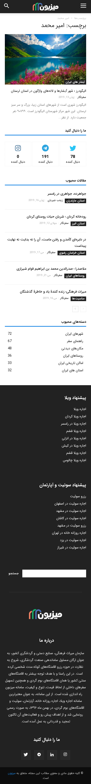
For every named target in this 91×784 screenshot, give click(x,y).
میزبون (12, 773)
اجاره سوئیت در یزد (73, 540)
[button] (7, 6)
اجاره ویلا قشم (76, 453)
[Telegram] (39, 755)
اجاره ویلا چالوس (74, 460)
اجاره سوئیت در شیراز (71, 547)
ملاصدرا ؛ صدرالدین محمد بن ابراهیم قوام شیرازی (51, 268)
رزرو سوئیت (78, 496)
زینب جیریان (55, 200)
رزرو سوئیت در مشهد (71, 525)
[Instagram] (65, 755)
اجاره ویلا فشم (76, 431)
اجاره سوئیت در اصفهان (70, 503)
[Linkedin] (52, 755)
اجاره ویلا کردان (75, 416)
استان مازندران (75, 201)
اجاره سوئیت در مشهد (71, 511)
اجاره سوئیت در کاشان (71, 518)
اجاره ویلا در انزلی (74, 438)
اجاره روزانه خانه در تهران (69, 532)
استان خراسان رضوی (72, 253)
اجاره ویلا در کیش (74, 445)
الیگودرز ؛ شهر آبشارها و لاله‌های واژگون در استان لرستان (48, 91)
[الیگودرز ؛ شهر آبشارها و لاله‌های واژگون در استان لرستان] (45, 59)
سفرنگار (82, 97)
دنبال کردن (18, 145)
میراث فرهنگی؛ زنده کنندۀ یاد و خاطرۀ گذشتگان (53, 291)
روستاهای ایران (75, 276)
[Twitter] (26, 755)
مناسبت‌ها (78, 298)
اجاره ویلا (80, 409)
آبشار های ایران (75, 82)
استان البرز (78, 223)
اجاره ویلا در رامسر (73, 423)
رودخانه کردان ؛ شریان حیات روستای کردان (56, 216)
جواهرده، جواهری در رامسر (67, 193)
